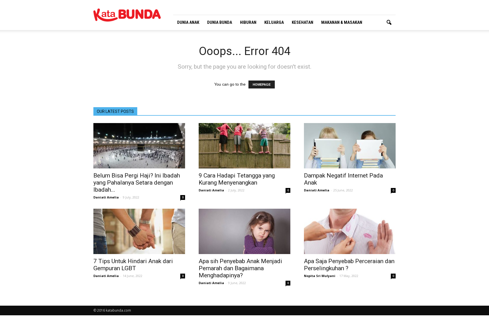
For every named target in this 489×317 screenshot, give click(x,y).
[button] (389, 22)
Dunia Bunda (219, 22)
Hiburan (248, 22)
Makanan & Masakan (341, 22)
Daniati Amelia (106, 197)
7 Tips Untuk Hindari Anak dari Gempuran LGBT (133, 265)
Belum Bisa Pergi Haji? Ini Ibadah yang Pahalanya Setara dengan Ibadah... (136, 182)
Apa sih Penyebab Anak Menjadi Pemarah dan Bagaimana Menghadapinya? (240, 268)
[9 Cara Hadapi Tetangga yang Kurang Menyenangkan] (244, 145)
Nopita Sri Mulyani (319, 276)
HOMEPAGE (262, 84)
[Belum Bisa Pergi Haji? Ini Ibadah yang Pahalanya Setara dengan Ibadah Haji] (139, 145)
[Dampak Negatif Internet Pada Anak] (350, 145)
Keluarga (274, 22)
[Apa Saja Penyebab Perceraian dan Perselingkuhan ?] (350, 231)
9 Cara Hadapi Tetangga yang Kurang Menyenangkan (237, 179)
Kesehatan (302, 22)
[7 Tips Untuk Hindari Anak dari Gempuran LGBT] (139, 231)
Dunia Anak (188, 22)
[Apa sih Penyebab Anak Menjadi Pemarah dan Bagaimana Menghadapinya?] (244, 231)
